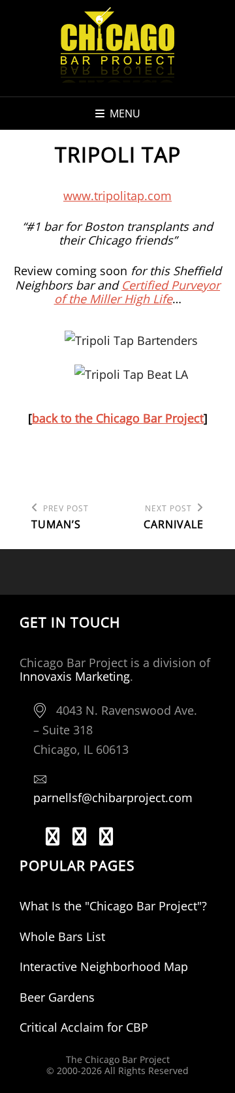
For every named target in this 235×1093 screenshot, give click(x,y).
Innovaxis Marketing (75, 676)
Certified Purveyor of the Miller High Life (137, 292)
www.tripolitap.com (117, 195)
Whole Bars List (62, 936)
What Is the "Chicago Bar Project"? (113, 906)
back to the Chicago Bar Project (118, 418)
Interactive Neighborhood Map (104, 966)
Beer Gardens (57, 997)
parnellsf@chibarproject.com (113, 797)
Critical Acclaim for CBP (84, 1027)
